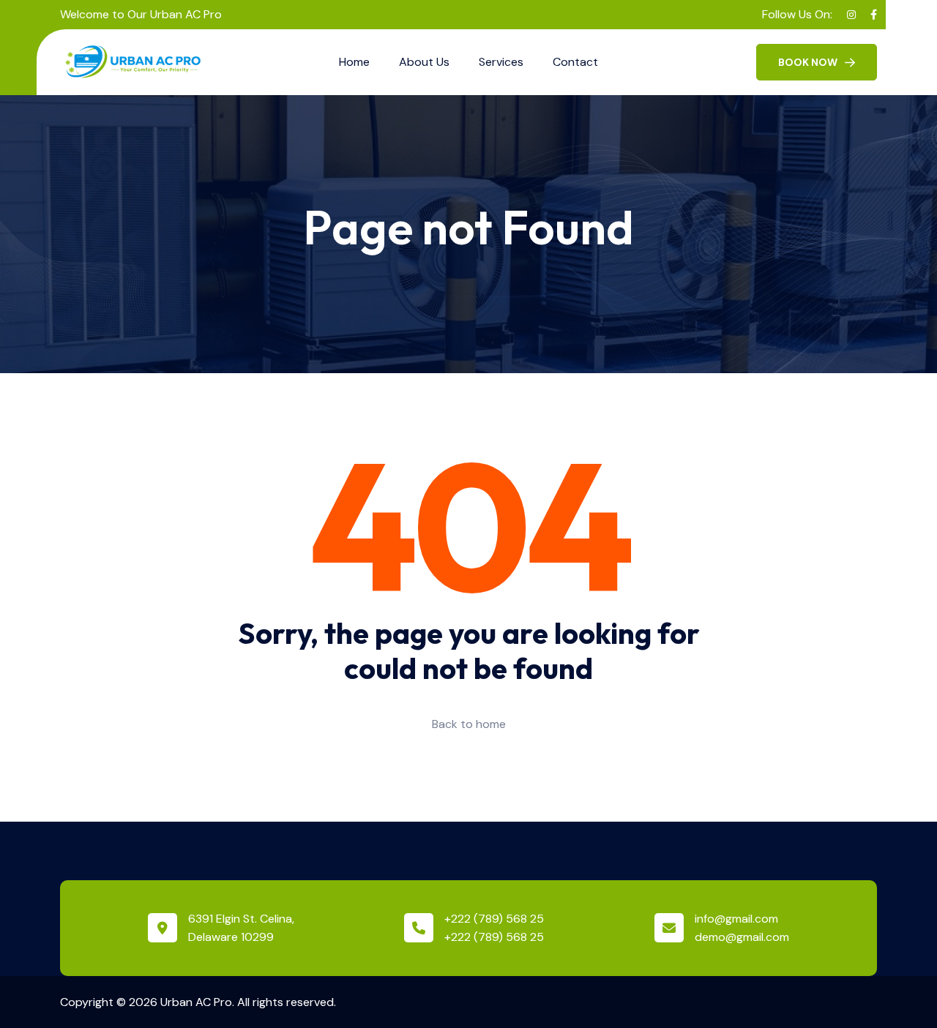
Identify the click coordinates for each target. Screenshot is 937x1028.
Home (354, 62)
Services (501, 62)
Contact (575, 62)
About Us (424, 62)
